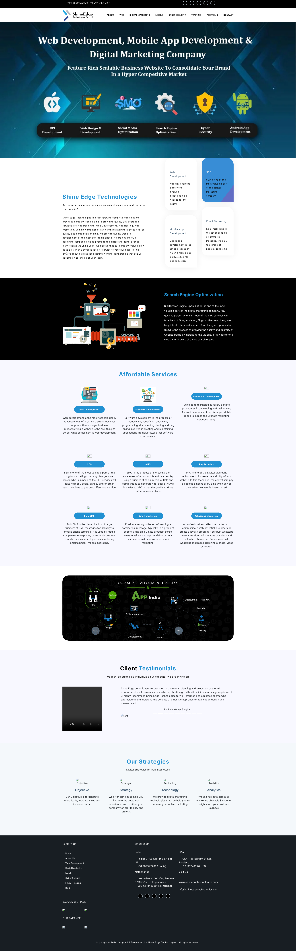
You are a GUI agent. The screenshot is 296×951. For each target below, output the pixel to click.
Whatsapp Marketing (206, 516)
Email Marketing (148, 516)
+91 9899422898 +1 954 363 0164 (88, 2)
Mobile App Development (206, 396)
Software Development (148, 409)
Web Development (89, 409)
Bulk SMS (89, 516)
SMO (147, 464)
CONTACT (228, 15)
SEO (89, 464)
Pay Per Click (206, 464)
